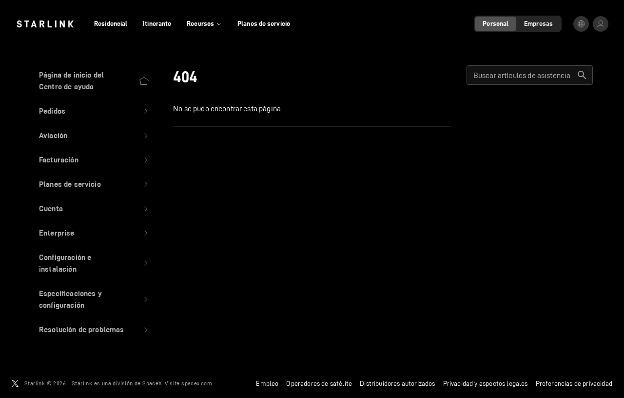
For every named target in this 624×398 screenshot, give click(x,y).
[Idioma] (581, 24)
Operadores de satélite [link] (319, 383)
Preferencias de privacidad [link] (574, 383)
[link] (45, 24)
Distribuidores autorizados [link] (397, 383)
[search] (582, 75)
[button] (94, 111)
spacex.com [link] (196, 383)
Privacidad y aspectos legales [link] (485, 383)
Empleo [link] (267, 383)
